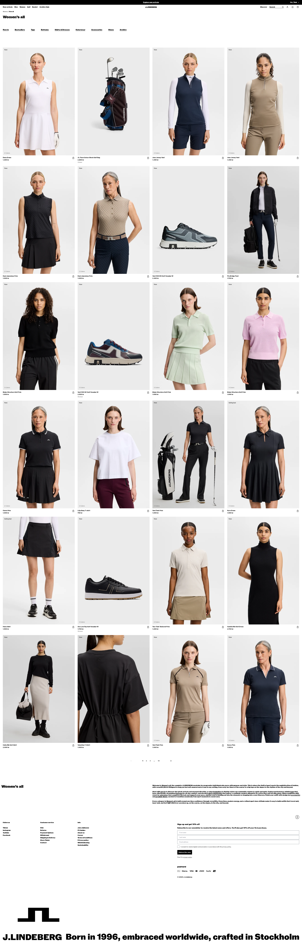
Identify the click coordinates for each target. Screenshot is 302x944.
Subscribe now (163, 490)
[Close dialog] (194, 444)
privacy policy (165, 496)
